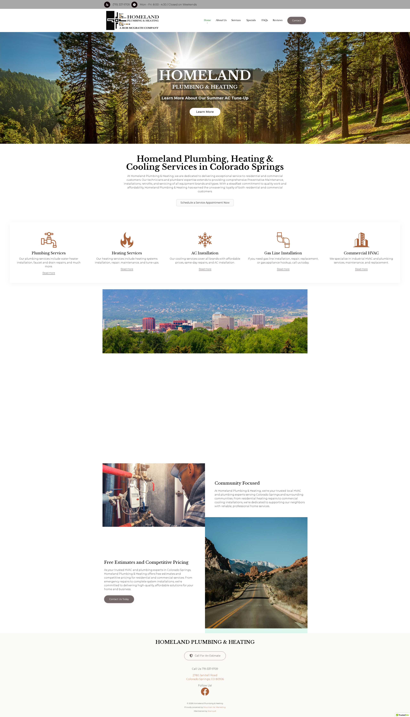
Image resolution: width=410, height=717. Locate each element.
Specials (251, 20)
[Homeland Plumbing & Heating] (132, 20)
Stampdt (212, 711)
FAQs (265, 20)
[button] (296, 20)
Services (236, 20)
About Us (221, 20)
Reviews (278, 20)
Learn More (205, 112)
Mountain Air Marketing (214, 707)
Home (207, 20)
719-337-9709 (209, 668)
